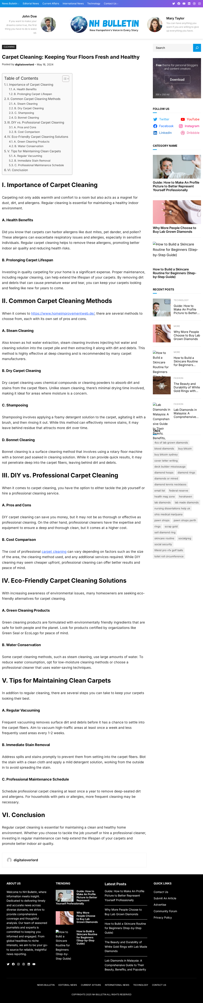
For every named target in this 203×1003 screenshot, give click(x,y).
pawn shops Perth (185, 520)
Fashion (178, 378)
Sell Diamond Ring (164, 532)
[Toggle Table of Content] (63, 78)
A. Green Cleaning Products (31, 141)
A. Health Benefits (24, 89)
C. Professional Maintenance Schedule (39, 165)
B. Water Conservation (28, 146)
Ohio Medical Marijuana (168, 514)
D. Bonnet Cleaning (26, 117)
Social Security (163, 544)
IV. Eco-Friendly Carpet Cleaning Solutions (37, 137)
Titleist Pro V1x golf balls (168, 550)
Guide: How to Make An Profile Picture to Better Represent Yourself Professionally (176, 186)
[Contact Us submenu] (117, 3)
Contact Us (161, 892)
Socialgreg (184, 538)
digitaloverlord (24, 64)
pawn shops (161, 520)
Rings (157, 526)
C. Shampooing (24, 112)
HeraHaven (185, 496)
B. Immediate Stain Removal (32, 160)
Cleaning (9, 46)
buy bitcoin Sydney (166, 454)
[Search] (197, 48)
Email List (159, 490)
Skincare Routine (164, 538)
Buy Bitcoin (185, 448)
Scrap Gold (171, 526)
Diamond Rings (186, 472)
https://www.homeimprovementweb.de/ (62, 313)
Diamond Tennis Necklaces (170, 484)
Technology (181, 300)
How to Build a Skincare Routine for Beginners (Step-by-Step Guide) (174, 273)
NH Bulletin (99, 994)
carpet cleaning (54, 552)
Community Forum (165, 911)
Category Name (165, 145)
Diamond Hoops (163, 472)
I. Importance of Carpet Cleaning (30, 84)
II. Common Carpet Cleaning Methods (33, 99)
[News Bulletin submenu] (18, 3)
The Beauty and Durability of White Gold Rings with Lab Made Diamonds (187, 387)
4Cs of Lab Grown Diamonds (171, 442)
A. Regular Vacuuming (28, 155)
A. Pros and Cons (25, 127)
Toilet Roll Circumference (169, 556)
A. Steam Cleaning (25, 103)
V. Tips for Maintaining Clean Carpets (34, 151)
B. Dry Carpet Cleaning (29, 108)
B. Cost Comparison (27, 131)
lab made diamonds (187, 502)
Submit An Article (165, 898)
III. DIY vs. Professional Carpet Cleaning (35, 122)
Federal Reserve (178, 490)
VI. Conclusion (17, 170)
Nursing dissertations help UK (172, 508)
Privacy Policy (163, 917)
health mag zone (164, 496)
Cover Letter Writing (166, 460)
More (177, 326)
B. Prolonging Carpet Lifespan (33, 94)
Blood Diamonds (164, 448)
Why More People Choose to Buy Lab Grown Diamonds (174, 230)
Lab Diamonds (162, 502)
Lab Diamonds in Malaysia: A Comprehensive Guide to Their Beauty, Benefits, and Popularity (185, 413)
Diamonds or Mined (166, 478)
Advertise (160, 904)
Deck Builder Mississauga (169, 466)
